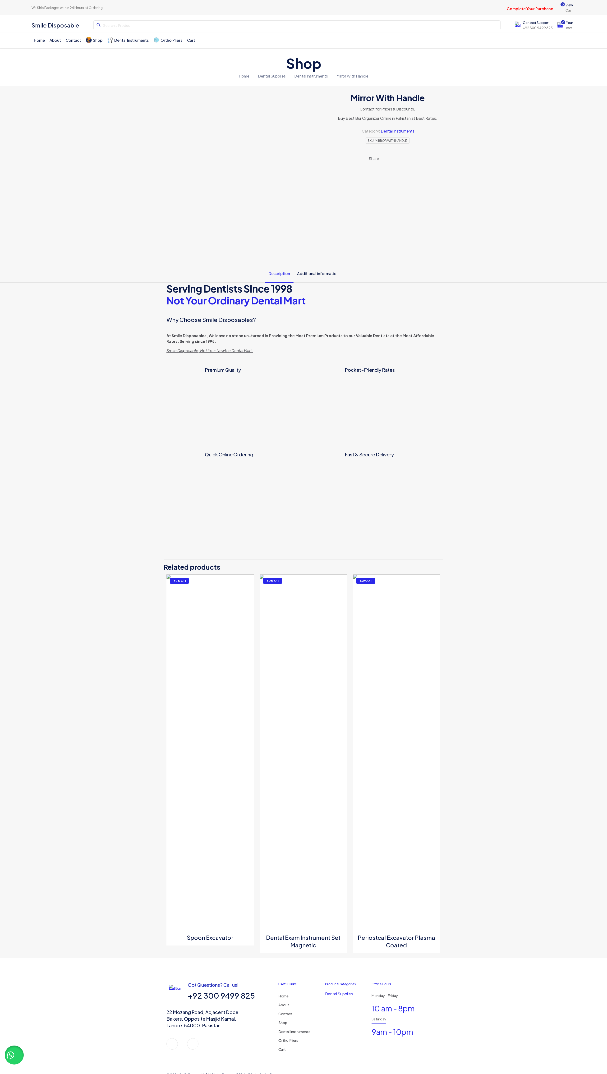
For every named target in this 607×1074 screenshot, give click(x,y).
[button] (14, 1055)
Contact (285, 1013)
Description (279, 273)
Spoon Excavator (210, 937)
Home (244, 75)
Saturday (379, 1019)
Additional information (318, 273)
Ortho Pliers (288, 1040)
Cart (282, 1049)
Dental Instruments (311, 75)
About (283, 1004)
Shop (282, 1022)
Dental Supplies (272, 75)
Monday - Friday (385, 995)
